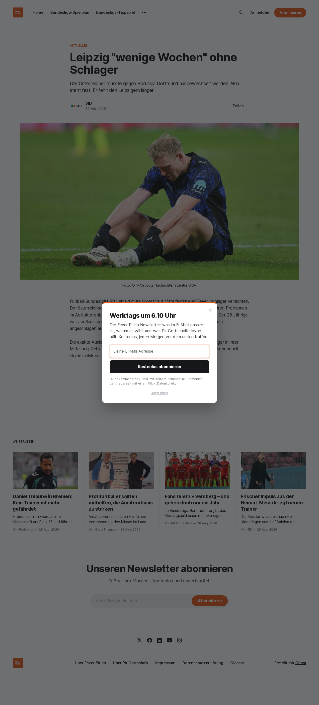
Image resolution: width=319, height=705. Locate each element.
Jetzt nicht (159, 393)
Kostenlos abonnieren (159, 366)
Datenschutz (166, 383)
